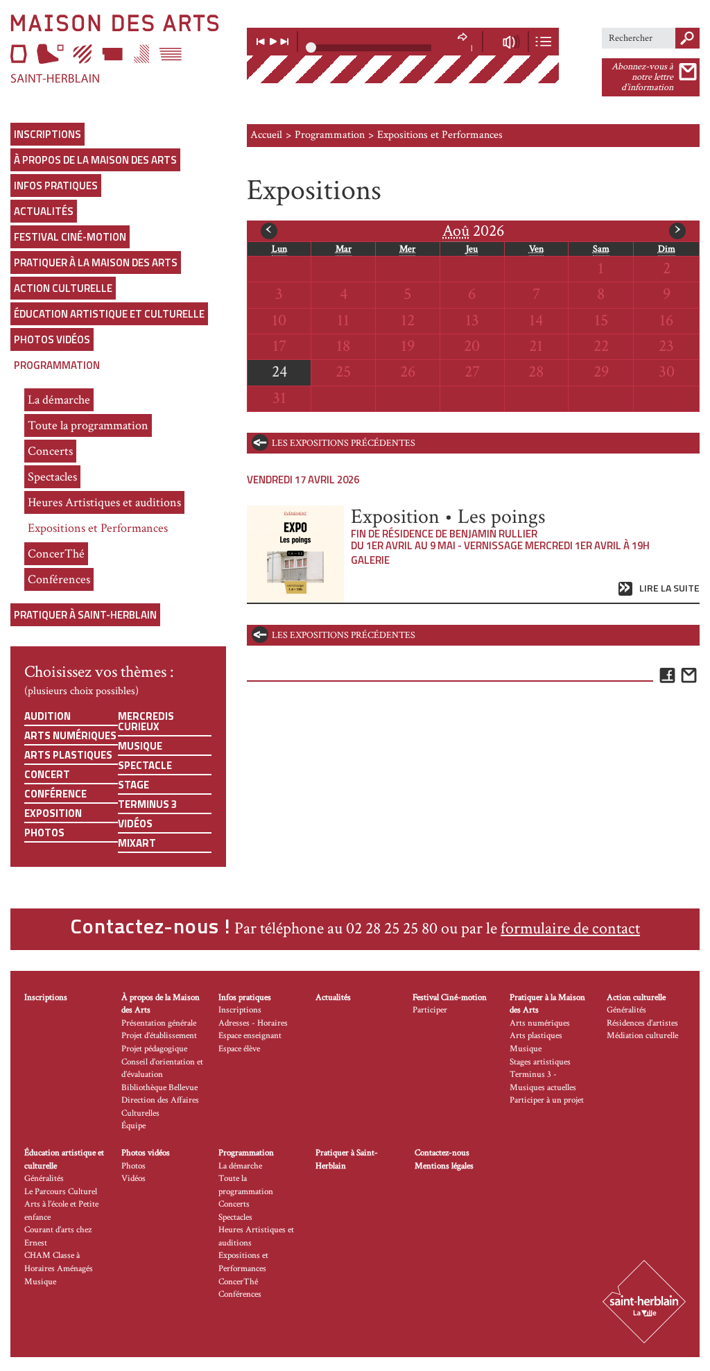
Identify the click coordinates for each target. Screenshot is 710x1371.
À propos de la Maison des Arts (95, 160)
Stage (133, 784)
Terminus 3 (147, 804)
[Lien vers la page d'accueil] (118, 48)
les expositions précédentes (343, 443)
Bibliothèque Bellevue (159, 1088)
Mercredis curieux (146, 721)
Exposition (53, 813)
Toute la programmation (88, 425)
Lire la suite (669, 588)
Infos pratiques (56, 185)
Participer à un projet (547, 1100)
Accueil (266, 135)
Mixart (137, 843)
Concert (47, 774)
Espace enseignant (250, 1036)
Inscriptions (47, 134)
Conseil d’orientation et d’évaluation (162, 1068)
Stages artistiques (540, 1062)
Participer (430, 1010)
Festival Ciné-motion (70, 237)
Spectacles (52, 477)
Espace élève (239, 1049)
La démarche (59, 400)
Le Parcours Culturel (60, 1192)
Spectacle (145, 765)
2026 (473, 230)
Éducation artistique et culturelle (109, 314)
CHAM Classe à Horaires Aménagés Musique (58, 1268)
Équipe (133, 1126)
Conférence (55, 793)
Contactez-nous (442, 1153)
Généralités (626, 1010)
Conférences (59, 579)
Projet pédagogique (154, 1049)
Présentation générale (158, 1023)
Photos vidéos (52, 339)
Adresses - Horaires (253, 1023)
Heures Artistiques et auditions (104, 502)
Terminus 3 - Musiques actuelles (543, 1081)
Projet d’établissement (159, 1036)
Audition (47, 716)
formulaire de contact (570, 928)
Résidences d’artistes (642, 1023)
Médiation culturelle (642, 1036)
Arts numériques (70, 735)
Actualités (43, 211)
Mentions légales (444, 1166)
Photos (44, 832)
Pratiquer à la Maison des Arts (96, 262)
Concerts (50, 451)
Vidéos (135, 823)
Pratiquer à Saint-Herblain (85, 615)
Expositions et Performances (98, 528)
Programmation (57, 365)
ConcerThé (56, 554)
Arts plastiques (68, 755)
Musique (140, 746)
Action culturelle (63, 288)
